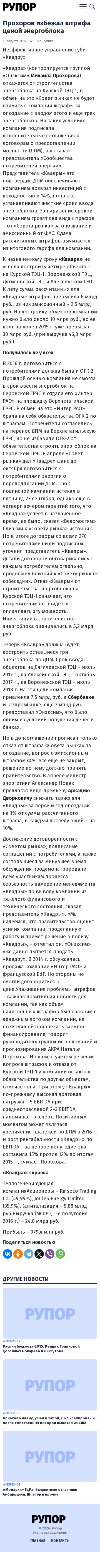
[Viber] (49, 1254)
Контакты (60, 1540)
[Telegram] (28, 1254)
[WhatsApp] (60, 1254)
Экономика (45, 41)
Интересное (11, 1341)
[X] (39, 1254)
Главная (38, 1540)
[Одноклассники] (18, 1254)
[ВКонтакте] (7, 1254)
